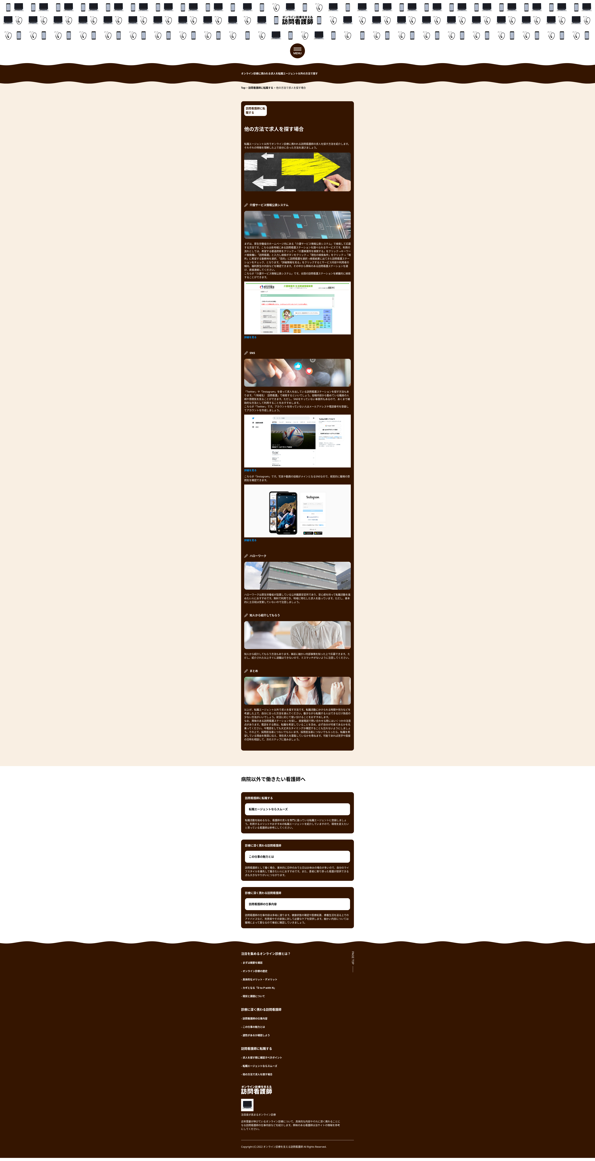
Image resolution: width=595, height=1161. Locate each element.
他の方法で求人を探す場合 (257, 1074)
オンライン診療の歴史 (255, 971)
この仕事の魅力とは (254, 1027)
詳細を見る (250, 337)
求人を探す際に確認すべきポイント (262, 1057)
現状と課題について (254, 996)
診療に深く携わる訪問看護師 (263, 845)
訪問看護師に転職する (255, 110)
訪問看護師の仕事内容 (255, 1018)
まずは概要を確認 (252, 962)
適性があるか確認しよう (256, 1035)
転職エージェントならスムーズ (260, 1066)
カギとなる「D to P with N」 (259, 988)
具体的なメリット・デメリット (260, 979)
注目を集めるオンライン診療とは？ (266, 954)
